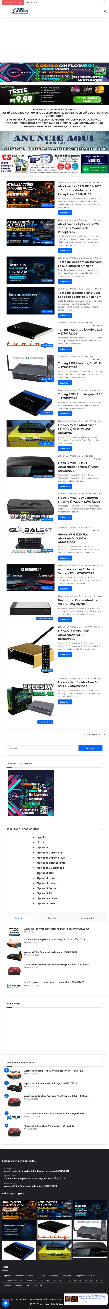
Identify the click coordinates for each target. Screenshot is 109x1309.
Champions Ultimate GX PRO (38, 1280)
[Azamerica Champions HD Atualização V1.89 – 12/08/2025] (14, 943)
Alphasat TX (44, 893)
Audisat (42, 1276)
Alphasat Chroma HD (50, 852)
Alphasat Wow (46, 903)
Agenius (42, 837)
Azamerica (53, 1276)
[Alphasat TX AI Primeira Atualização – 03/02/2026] (14, 956)
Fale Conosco (57, 1304)
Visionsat (38, 1285)
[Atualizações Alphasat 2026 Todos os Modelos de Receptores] (54, 1209)
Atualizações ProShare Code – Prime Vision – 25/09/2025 (54, 982)
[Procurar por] (105, 12)
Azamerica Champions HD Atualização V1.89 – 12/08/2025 (54, 939)
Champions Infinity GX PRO (85, 1276)
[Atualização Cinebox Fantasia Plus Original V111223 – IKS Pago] (14, 971)
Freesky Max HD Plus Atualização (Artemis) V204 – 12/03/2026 (80, 467)
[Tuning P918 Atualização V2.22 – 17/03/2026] (90, 1230)
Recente (52, 918)
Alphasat (42, 847)
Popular (19, 918)
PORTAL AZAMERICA (56, 1299)
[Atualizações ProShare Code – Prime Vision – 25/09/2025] (14, 986)
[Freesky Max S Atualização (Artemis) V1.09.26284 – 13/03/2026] (54, 1250)
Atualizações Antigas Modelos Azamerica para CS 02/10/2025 (56, 928)
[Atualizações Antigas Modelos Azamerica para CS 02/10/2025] (14, 931)
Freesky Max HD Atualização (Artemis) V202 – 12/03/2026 (79, 500)
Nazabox (99, 1280)
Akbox (40, 842)
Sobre (68, 1304)
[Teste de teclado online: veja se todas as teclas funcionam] (19, 1230)
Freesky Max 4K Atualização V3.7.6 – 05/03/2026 (78, 684)
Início (47, 1304)
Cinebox (57, 1280)
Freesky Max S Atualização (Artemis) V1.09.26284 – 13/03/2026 (77, 429)
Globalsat (88, 1280)
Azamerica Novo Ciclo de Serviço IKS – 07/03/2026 (76, 571)
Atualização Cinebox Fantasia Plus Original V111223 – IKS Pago (56, 964)
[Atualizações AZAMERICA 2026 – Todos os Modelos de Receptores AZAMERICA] (19, 1209)
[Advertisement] (54, 40)
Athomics (31, 1276)
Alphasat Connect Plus (51, 863)
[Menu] (3, 12)
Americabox (19, 1276)
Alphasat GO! (45, 873)
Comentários (87, 918)
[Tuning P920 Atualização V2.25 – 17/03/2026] (54, 1230)
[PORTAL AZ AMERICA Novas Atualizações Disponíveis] (20, 11)
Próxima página (93, 734)
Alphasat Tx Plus (47, 898)
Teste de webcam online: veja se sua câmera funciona (49, 2)
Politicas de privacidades (95, 1304)
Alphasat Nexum (47, 883)
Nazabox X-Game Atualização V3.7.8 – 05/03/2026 (80, 602)
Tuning (28, 1285)
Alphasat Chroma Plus (51, 857)
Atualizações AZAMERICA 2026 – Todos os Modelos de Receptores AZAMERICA (79, 190)
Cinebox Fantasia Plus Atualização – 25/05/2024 (50, 1126)
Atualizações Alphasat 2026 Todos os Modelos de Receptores (78, 228)
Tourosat (18, 1285)
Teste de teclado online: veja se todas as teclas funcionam (79, 295)
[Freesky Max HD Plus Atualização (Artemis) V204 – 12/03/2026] (90, 1249)
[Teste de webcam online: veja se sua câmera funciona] (90, 1209)
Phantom (7, 1285)
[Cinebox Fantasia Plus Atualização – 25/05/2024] (14, 1132)
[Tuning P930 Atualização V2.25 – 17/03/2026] (19, 1250)
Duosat (67, 1280)
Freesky (77, 1280)
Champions (66, 1276)
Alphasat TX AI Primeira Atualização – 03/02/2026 (50, 952)
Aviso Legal (77, 1304)
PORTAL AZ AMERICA (69, 182)
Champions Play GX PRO (13, 1280)
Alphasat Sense (46, 888)
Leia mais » (65, 213)
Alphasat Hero (46, 878)
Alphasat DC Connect (50, 868)
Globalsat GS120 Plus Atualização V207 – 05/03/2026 (73, 538)
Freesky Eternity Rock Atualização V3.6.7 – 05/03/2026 (73, 635)
